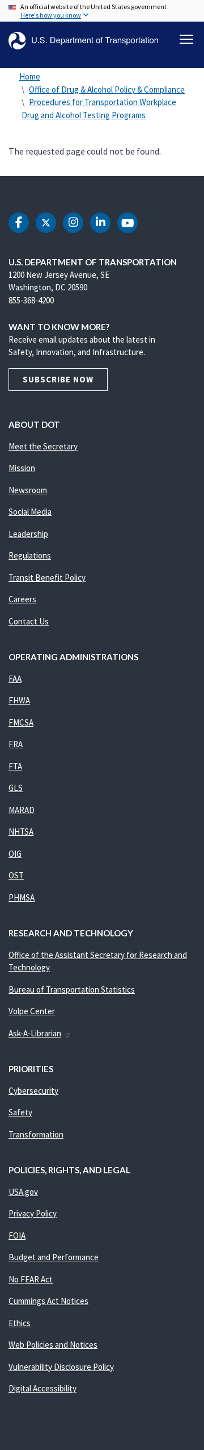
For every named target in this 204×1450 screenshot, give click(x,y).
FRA (15, 744)
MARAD (21, 810)
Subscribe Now (58, 379)
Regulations (29, 555)
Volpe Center (31, 1011)
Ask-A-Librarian (34, 1033)
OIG (15, 853)
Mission (21, 468)
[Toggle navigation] (186, 39)
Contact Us (28, 621)
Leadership (28, 533)
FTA (15, 766)
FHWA (19, 700)
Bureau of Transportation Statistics (71, 989)
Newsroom (27, 490)
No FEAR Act (30, 1279)
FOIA (17, 1235)
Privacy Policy (32, 1213)
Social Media (30, 511)
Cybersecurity (33, 1090)
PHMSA (21, 897)
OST (16, 875)
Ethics (19, 1323)
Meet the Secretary (43, 446)
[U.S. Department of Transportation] (83, 40)
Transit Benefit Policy (47, 577)
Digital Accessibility (42, 1388)
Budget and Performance (53, 1257)
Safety (20, 1112)
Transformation (35, 1134)
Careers (22, 599)
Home (29, 76)
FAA (15, 678)
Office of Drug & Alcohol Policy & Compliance (107, 89)
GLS (15, 787)
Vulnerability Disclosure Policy (61, 1366)
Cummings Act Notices (48, 1300)
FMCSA (20, 722)
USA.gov (23, 1191)
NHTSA (20, 831)
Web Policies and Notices (52, 1344)
